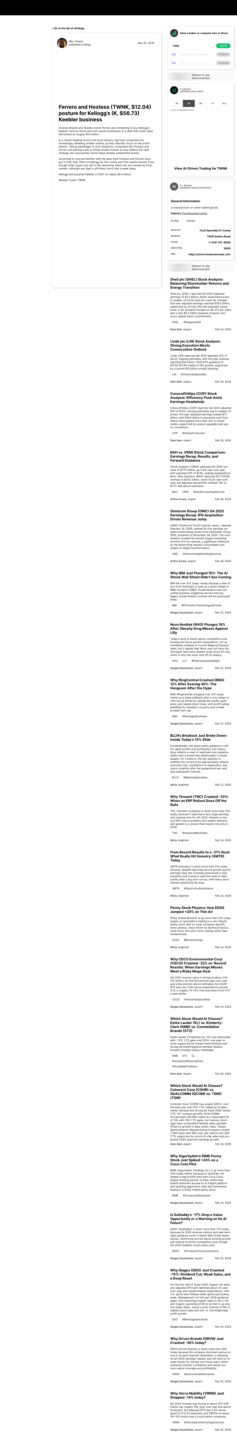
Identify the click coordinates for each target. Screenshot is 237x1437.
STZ (184, 1055)
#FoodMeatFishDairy (184, 1066)
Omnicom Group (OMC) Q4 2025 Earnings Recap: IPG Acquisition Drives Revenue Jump (197, 515)
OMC (175, 553)
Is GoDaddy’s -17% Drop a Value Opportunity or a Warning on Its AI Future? (198, 1219)
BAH (175, 491)
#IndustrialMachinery (195, 833)
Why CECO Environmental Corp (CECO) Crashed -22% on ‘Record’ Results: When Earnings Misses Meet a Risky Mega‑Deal (198, 965)
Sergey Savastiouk (181, 612)
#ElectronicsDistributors (198, 888)
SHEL (175, 322)
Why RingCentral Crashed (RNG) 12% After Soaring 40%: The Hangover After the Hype (197, 684)
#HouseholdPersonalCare (187, 1061)
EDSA (175, 939)
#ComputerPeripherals (196, 1195)
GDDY (176, 1251)
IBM (174, 605)
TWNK (81, 180)
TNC (175, 833)
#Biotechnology (193, 939)
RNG (175, 716)
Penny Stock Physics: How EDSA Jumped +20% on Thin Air (197, 910)
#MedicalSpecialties (195, 777)
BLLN (175, 777)
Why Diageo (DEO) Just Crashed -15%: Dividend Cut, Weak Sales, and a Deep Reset (200, 1274)
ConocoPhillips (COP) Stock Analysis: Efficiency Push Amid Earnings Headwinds (196, 398)
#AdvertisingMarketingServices (202, 553)
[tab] (177, 103)
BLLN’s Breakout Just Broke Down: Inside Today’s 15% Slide (198, 738)
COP (175, 433)
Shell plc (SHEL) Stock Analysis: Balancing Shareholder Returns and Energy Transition (199, 283)
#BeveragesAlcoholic (195, 1319)
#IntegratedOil (192, 322)
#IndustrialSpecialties (197, 999)
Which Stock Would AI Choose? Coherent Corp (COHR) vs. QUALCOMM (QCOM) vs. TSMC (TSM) (196, 1092)
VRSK (185, 491)
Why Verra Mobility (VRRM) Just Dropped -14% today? (197, 1395)
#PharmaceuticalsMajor (206, 660)
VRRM (175, 1422)
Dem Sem (176, 329)
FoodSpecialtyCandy (194, 213)
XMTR (175, 888)
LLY (184, 660)
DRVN (175, 1374)
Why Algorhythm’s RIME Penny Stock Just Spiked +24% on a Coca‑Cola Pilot (195, 1160)
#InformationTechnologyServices (201, 605)
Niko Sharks (76, 41)
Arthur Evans (178, 499)
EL (193, 1055)
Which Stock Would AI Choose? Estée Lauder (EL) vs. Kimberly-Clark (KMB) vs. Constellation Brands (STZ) (196, 1025)
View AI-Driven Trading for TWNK (200, 168)
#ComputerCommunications (201, 1251)
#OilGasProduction (193, 433)
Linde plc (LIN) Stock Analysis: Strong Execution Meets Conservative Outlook (195, 345)
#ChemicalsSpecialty (193, 374)
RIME (175, 1195)
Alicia (173, 784)
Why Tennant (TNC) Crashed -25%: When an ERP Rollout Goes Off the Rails (199, 801)
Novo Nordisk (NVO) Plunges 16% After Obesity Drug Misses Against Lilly (199, 628)
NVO (175, 660)
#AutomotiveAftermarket (199, 1374)
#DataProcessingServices (209, 491)
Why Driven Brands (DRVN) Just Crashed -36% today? (197, 1341)
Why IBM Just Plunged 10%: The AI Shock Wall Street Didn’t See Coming (200, 575)
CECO (176, 999)
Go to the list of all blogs (69, 28)
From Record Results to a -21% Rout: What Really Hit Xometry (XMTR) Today (200, 856)
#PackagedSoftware (194, 716)
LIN (174, 374)
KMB (175, 1055)
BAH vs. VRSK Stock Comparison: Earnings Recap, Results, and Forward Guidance (198, 456)
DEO (175, 1319)
